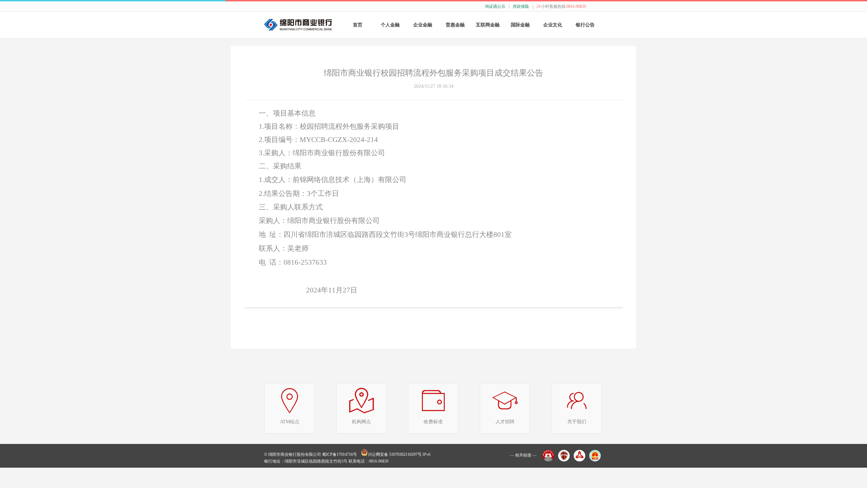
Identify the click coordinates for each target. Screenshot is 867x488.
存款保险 (521, 6)
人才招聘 (504, 421)
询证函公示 (495, 6)
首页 (357, 24)
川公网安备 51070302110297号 (395, 454)
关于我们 (576, 421)
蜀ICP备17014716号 (339, 454)
